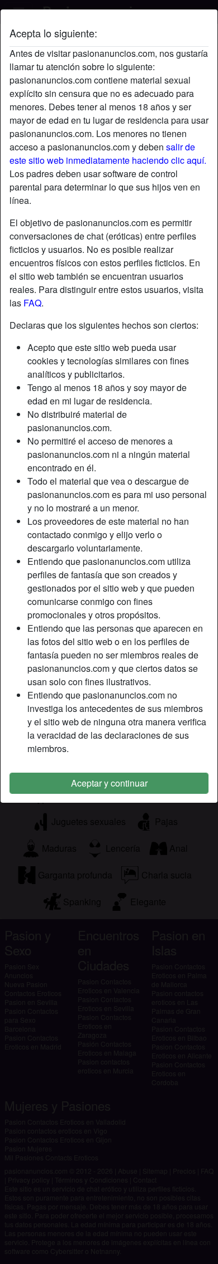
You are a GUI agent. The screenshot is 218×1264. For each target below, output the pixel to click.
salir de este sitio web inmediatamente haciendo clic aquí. (108, 153)
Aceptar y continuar (109, 783)
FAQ (32, 302)
